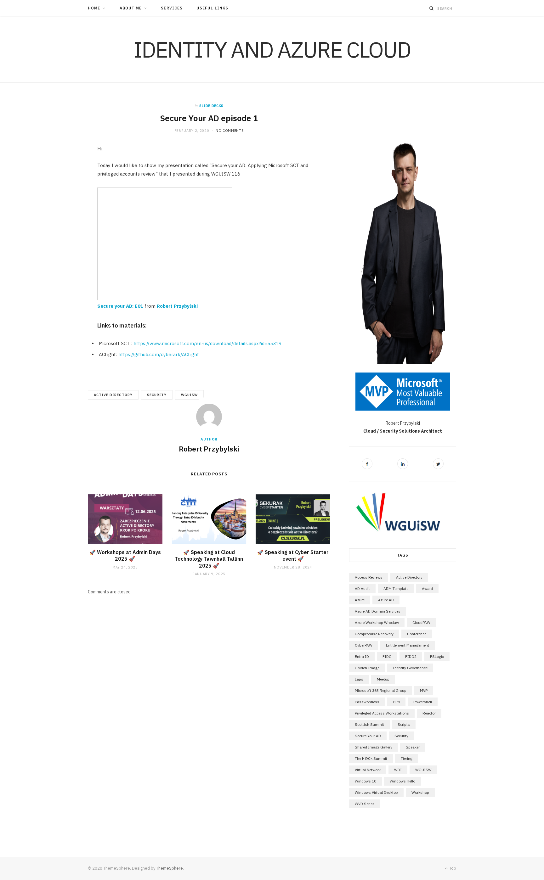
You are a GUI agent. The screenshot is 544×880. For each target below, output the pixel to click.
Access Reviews (368, 577)
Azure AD (386, 599)
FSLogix (437, 656)
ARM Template (395, 588)
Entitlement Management (407, 645)
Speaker (413, 747)
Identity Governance (410, 667)
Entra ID (362, 656)
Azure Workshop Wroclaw (377, 622)
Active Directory (113, 395)
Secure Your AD (368, 735)
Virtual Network (368, 769)
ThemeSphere (169, 868)
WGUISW (189, 395)
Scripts (404, 724)
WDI (398, 769)
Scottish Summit (369, 724)
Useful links (212, 8)
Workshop (420, 792)
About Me (131, 8)
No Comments (230, 130)
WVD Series (365, 803)
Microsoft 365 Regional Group (380, 690)
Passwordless (367, 701)
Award (427, 588)
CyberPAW (363, 645)
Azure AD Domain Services (377, 611)
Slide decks (211, 106)
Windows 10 (365, 781)
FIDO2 (410, 656)
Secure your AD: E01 (120, 306)
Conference (416, 633)
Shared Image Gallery (373, 747)
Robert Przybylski (177, 306)
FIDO (387, 656)
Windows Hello (402, 781)
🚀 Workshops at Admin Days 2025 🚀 (125, 555)
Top (452, 868)
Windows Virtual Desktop (376, 792)
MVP (424, 690)
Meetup (383, 679)
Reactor (429, 713)
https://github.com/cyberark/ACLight (158, 354)
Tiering (406, 758)
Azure (360, 599)
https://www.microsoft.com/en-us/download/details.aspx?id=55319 (207, 343)
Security (157, 395)
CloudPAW (421, 622)
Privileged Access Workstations (382, 713)
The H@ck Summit (371, 758)
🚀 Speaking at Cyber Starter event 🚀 (293, 555)
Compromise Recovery (374, 633)
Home (94, 8)
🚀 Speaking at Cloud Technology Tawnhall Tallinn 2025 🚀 (209, 559)
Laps (359, 679)
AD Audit (362, 588)
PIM (396, 701)
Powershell (422, 701)
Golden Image (367, 667)
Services (172, 8)
